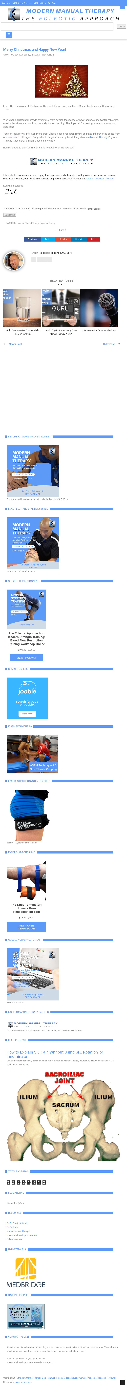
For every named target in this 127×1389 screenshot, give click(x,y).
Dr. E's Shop (12, 1227)
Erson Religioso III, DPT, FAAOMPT (27, 55)
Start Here (6, 3)
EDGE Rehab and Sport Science (22, 1235)
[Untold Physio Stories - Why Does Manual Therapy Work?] (61, 308)
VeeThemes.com (24, 1382)
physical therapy (48, 223)
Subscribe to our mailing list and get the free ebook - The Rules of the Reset (44, 208)
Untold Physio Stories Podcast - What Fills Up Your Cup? (22, 332)
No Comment (48, 55)
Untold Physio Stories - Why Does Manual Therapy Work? (61, 332)
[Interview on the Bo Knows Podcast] (99, 308)
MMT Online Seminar (22, 3)
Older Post (109, 344)
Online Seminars (14, 1239)
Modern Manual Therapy (94, 137)
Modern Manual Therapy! (100, 178)
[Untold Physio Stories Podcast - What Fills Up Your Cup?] (22, 308)
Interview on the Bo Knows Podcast (99, 330)
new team (13, 137)
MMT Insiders (40, 3)
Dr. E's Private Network (17, 1223)
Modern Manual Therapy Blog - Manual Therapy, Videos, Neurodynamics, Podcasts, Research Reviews (66, 1378)
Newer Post (15, 344)
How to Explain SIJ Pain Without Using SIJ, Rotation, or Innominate (55, 1054)
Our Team (52, 3)
